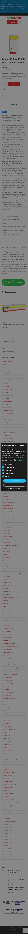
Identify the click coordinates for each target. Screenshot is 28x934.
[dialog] (14, 467)
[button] (14, 488)
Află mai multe (20, 460)
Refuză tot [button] (14, 485)
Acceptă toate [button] (14, 481)
